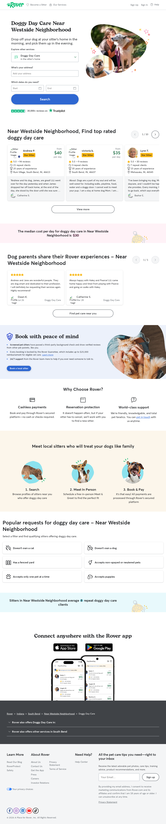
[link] (45, 99)
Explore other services (22, 49)
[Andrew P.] (35, 173)
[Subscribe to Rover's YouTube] (29, 811)
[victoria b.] (94, 173)
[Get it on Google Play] (99, 647)
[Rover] (15, 5)
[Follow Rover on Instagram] (16, 811)
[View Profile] (35, 287)
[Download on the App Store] (65, 647)
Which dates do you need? (25, 82)
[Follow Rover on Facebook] (10, 811)
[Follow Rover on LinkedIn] (23, 811)
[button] (57, 5)
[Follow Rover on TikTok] (36, 811)
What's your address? (22, 67)
